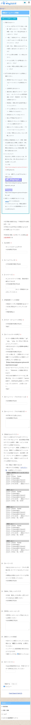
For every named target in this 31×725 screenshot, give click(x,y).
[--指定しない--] (17, 475)
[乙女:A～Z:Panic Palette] (17, 476)
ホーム (2, 8)
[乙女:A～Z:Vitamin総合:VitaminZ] (17, 482)
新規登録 (5, 706)
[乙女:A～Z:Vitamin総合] (17, 478)
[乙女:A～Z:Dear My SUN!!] (17, 501)
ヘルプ (5, 714)
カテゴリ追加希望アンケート (10, 718)
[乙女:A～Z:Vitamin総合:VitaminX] (17, 480)
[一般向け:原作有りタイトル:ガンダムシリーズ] (17, 473)
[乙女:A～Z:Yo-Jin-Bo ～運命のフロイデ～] (17, 484)
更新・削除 (6, 710)
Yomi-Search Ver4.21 (15, 693)
